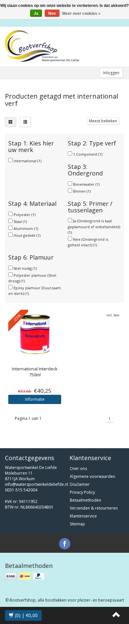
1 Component (87, 154)
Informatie (35, 399)
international (27, 160)
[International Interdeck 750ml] (34, 334)
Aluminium (26, 228)
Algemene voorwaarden (92, 476)
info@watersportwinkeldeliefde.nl (36, 484)
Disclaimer (80, 484)
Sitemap (77, 524)
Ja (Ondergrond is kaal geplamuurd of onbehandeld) (94, 226)
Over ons (78, 468)
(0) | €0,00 (26, 615)
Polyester (24, 214)
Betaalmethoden (85, 500)
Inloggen (111, 73)
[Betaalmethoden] (25, 576)
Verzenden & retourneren (94, 508)
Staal (20, 221)
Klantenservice (83, 516)
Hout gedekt (27, 235)
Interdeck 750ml (35, 372)
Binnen (82, 191)
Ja (36, 13)
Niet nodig (25, 268)
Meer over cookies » (81, 13)
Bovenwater (86, 184)
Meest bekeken (103, 121)
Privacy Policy (82, 492)
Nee (52, 13)
